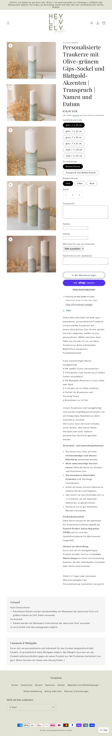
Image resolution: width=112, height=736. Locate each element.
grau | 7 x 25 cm (74, 143)
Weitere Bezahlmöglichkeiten (84, 289)
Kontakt (61, 685)
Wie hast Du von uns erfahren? (79, 244)
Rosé (92, 183)
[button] (8, 23)
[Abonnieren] (53, 707)
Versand (75, 115)
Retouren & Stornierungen (76, 691)
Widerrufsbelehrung (32, 691)
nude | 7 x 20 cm (74, 150)
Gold (68, 183)
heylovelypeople (51, 730)
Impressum (50, 685)
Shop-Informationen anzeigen (79, 304)
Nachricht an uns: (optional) (77, 255)
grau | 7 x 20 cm (74, 137)
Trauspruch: (69, 203)
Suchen (14, 685)
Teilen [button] (68, 310)
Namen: (67, 223)
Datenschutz (26, 685)
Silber (80, 183)
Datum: (66, 233)
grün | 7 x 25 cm (74, 131)
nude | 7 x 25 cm (74, 156)
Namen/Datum (73, 166)
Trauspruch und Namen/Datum (81, 172)
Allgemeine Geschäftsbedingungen (83, 685)
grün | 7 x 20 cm (74, 125)
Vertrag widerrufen (53, 691)
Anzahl (65, 189)
